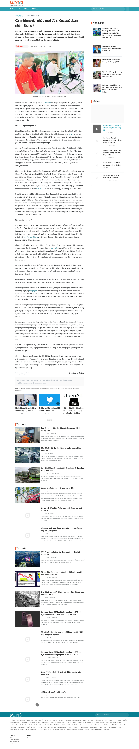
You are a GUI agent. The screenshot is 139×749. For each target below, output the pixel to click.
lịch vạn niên (113, 722)
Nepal (22, 729)
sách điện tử (34, 380)
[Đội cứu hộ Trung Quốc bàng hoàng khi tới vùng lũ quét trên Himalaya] (97, 75)
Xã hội (27, 729)
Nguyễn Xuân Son (15, 722)
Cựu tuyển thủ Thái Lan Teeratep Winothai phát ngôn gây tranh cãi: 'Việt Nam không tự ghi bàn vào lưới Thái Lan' (111, 33)
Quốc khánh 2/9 (94, 727)
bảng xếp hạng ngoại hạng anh (75, 729)
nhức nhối (55, 380)
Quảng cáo (12, 743)
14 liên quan (111, 157)
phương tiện (56, 729)
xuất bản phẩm (21, 380)
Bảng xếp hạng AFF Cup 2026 (73, 720)
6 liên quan (52, 491)
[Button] (127, 9)
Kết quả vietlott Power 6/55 (18, 720)
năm (119, 722)
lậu (28, 380)
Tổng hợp (29, 738)
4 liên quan (53, 557)
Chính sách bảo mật (14, 741)
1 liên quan (109, 170)
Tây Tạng (87, 729)
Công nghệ (19, 16)
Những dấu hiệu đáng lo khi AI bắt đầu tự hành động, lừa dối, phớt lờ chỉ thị (73, 410)
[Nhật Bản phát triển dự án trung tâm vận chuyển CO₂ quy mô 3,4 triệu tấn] (27, 535)
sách (61, 380)
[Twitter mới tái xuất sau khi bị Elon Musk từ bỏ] (49, 400)
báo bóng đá (112, 727)
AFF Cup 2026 (87, 722)
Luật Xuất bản (68, 380)
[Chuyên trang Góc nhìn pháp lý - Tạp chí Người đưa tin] (103, 40)
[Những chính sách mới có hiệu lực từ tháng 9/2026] (97, 63)
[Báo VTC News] (43, 473)
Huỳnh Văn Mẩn (39, 720)
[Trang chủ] (16, 3)
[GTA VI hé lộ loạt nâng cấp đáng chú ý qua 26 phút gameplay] (27, 559)
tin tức (49, 729)
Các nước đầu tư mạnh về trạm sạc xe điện (57, 488)
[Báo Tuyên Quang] (20, 46)
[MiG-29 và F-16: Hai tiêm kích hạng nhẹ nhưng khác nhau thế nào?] (27, 455)
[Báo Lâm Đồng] (43, 617)
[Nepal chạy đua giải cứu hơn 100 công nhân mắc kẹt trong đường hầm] (97, 141)
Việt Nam (80, 722)
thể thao (13, 727)
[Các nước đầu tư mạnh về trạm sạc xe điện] (27, 495)
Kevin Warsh (118, 720)
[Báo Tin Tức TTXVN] (64, 416)
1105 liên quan (55, 473)
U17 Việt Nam (103, 727)
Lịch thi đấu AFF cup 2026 (57, 722)
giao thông (83, 725)
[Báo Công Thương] (17, 413)
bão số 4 (111, 720)
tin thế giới (75, 725)
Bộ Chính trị (48, 720)
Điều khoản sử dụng (14, 739)
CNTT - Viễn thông (32, 16)
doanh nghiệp (45, 722)
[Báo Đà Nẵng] (43, 657)
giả (40, 380)
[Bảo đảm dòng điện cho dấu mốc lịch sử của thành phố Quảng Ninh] (27, 435)
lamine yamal (84, 727)
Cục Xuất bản (46, 380)
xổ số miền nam (31, 727)
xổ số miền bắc (26, 722)
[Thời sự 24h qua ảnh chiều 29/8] (27, 699)
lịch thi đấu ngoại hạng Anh (100, 722)
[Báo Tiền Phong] (43, 491)
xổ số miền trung (98, 725)
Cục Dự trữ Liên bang (74, 727)
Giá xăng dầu (23, 725)
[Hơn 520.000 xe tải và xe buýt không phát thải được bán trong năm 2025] (27, 475)
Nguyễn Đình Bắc (41, 727)
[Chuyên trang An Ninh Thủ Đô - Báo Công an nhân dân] (42, 453)
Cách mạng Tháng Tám (58, 720)
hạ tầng (125, 720)
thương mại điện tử (31, 237)
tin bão (119, 727)
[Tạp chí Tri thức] (103, 53)
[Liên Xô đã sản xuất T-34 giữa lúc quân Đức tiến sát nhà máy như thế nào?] (27, 599)
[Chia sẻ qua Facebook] (16, 373)
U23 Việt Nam (21, 727)
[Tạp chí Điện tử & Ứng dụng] (43, 557)
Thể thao (47, 103)
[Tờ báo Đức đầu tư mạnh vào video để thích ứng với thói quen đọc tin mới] (27, 579)
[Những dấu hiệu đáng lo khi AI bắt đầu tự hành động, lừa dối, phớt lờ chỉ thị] (73, 400)
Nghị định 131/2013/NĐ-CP (24, 383)
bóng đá (90, 725)
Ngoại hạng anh (52, 727)
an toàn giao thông (71, 722)
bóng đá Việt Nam (62, 727)
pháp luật (54, 248)
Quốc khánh (98, 720)
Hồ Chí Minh (107, 725)
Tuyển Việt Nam (35, 729)
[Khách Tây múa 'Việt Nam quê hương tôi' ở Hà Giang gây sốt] (97, 166)
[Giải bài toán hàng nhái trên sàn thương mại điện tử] (26, 400)
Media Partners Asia (40, 383)
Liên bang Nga (14, 725)
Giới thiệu (12, 738)
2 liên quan (53, 433)
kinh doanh (40, 189)
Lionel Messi (30, 720)
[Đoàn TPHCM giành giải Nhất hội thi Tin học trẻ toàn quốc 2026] (27, 679)
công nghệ (33, 291)
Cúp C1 (30, 725)
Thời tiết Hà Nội (15, 729)
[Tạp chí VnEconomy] (42, 533)
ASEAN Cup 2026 (35, 722)
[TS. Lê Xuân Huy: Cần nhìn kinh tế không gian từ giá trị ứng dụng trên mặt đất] (27, 639)
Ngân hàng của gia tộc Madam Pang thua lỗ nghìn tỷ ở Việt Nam (111, 49)
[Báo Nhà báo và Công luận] (43, 577)
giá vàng (43, 729)
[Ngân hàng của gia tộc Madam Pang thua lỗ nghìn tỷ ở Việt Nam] (97, 49)
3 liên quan (42, 46)
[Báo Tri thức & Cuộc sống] (41, 413)
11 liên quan (51, 453)
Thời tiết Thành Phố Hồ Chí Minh (62, 725)
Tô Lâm (84, 720)
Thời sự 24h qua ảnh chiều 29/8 (53, 692)
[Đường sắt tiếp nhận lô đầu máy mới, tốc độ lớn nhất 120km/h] (27, 515)
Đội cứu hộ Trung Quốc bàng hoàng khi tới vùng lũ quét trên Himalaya (112, 74)
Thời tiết (90, 720)
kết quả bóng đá (47, 725)
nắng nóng (115, 725)
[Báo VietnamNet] (43, 677)
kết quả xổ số (37, 725)
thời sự (63, 729)
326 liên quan (113, 132)
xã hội (71, 134)
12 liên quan (52, 597)
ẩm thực (104, 720)
